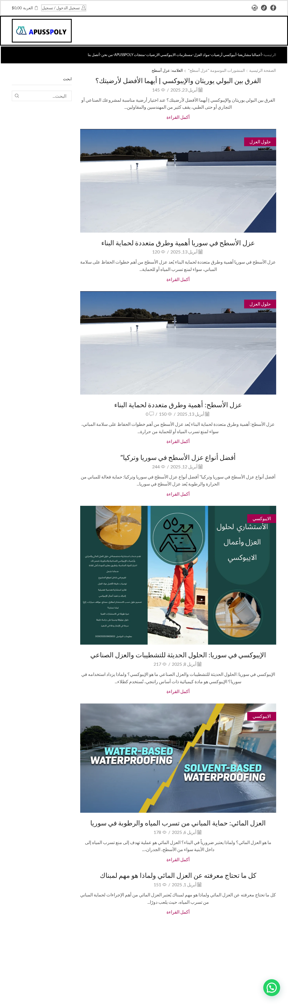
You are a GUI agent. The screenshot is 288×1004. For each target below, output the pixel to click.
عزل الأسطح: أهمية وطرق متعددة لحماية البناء (178, 404)
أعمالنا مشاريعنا (250, 55)
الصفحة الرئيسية (262, 70)
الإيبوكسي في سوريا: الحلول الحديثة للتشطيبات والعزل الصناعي (178, 655)
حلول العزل (260, 141)
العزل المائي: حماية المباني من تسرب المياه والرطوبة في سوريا (178, 823)
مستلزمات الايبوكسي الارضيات (169, 55)
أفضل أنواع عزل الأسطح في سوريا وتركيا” (178, 457)
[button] (271, 987)
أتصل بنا (94, 55)
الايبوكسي (262, 518)
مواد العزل (202, 55)
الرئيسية (269, 55)
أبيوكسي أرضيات (224, 55)
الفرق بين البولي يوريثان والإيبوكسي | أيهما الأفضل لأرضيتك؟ (178, 80)
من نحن (107, 55)
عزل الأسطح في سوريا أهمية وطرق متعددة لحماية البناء (178, 243)
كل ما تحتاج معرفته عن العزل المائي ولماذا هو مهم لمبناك (178, 875)
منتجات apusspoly (129, 55)
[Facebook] (273, 8)
